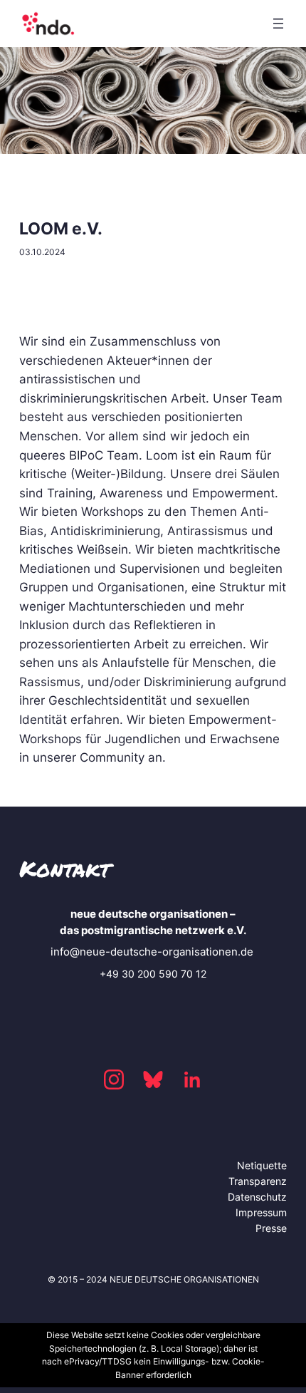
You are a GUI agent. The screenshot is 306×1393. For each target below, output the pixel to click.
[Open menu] (278, 23)
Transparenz (257, 1181)
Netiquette (262, 1165)
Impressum (261, 1212)
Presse (271, 1228)
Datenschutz (257, 1197)
